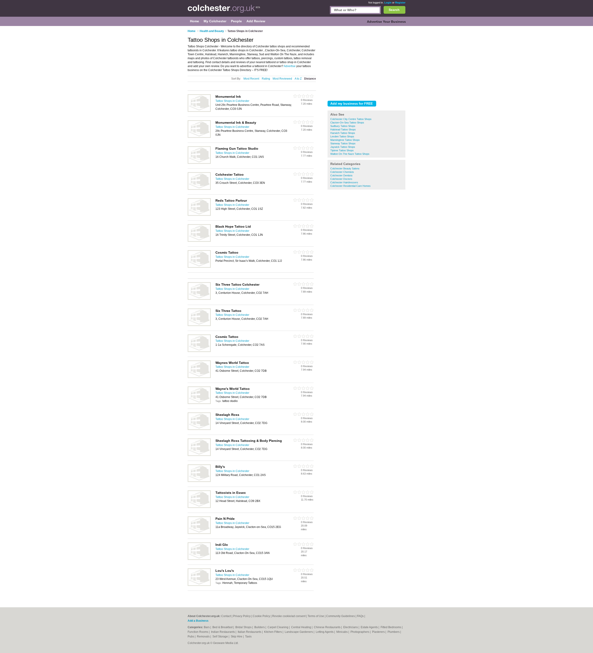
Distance (310, 78)
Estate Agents (370, 627)
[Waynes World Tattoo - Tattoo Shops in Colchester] (199, 377)
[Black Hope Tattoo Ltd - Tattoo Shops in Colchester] (199, 240)
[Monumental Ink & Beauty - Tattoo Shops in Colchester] (199, 137)
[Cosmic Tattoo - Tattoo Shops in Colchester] (199, 266)
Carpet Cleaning (278, 627)
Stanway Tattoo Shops (343, 143)
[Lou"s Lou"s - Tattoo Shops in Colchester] (199, 585)
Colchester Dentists (341, 175)
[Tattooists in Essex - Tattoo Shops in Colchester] (199, 507)
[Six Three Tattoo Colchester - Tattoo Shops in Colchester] (199, 299)
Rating (266, 78)
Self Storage (220, 636)
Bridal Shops (243, 627)
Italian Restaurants (250, 632)
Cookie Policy (261, 616)
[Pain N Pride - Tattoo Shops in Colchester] (199, 533)
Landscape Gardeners (299, 632)
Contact (226, 616)
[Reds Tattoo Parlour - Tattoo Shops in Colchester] (199, 215)
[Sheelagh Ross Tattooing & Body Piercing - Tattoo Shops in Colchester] (199, 455)
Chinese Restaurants (327, 627)
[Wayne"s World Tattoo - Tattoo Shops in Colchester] (199, 403)
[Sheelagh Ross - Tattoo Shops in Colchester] (199, 429)
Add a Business (198, 620)
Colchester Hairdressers (344, 182)
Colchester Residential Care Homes (350, 185)
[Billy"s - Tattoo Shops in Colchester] (199, 481)
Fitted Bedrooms (391, 627)
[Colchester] (224, 11)
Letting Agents (325, 632)
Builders (259, 627)
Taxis (248, 636)
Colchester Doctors (341, 179)
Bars (207, 627)
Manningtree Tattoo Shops (345, 140)
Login (387, 2)
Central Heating (301, 627)
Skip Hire (237, 636)
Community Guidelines (340, 616)
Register (400, 2)
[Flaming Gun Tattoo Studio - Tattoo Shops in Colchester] (199, 163)
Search (394, 10)
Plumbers (394, 632)
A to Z (298, 78)
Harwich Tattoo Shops (342, 133)
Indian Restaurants (223, 632)
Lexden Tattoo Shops (342, 136)
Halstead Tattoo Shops (343, 129)
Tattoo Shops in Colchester (232, 101)
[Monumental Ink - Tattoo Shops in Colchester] (199, 111)
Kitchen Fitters (273, 632)
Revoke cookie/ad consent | (290, 616)
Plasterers (378, 632)
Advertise (290, 66)
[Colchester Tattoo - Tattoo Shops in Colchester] (199, 189)
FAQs (360, 616)
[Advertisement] (366, 62)
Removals (203, 636)
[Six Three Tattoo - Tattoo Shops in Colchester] (199, 325)
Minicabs (342, 632)
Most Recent (251, 78)
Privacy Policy (242, 616)
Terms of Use (316, 616)
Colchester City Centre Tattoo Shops (351, 119)
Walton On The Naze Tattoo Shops (349, 153)
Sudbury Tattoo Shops (342, 126)
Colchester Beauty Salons (345, 168)
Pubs (191, 636)
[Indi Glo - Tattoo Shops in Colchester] (199, 559)
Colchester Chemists (342, 172)
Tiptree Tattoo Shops (342, 150)
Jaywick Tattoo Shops (342, 146)
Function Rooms (198, 632)
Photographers (360, 632)
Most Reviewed (282, 78)
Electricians (351, 627)
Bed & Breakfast (222, 627)
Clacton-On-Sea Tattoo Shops (347, 122)
